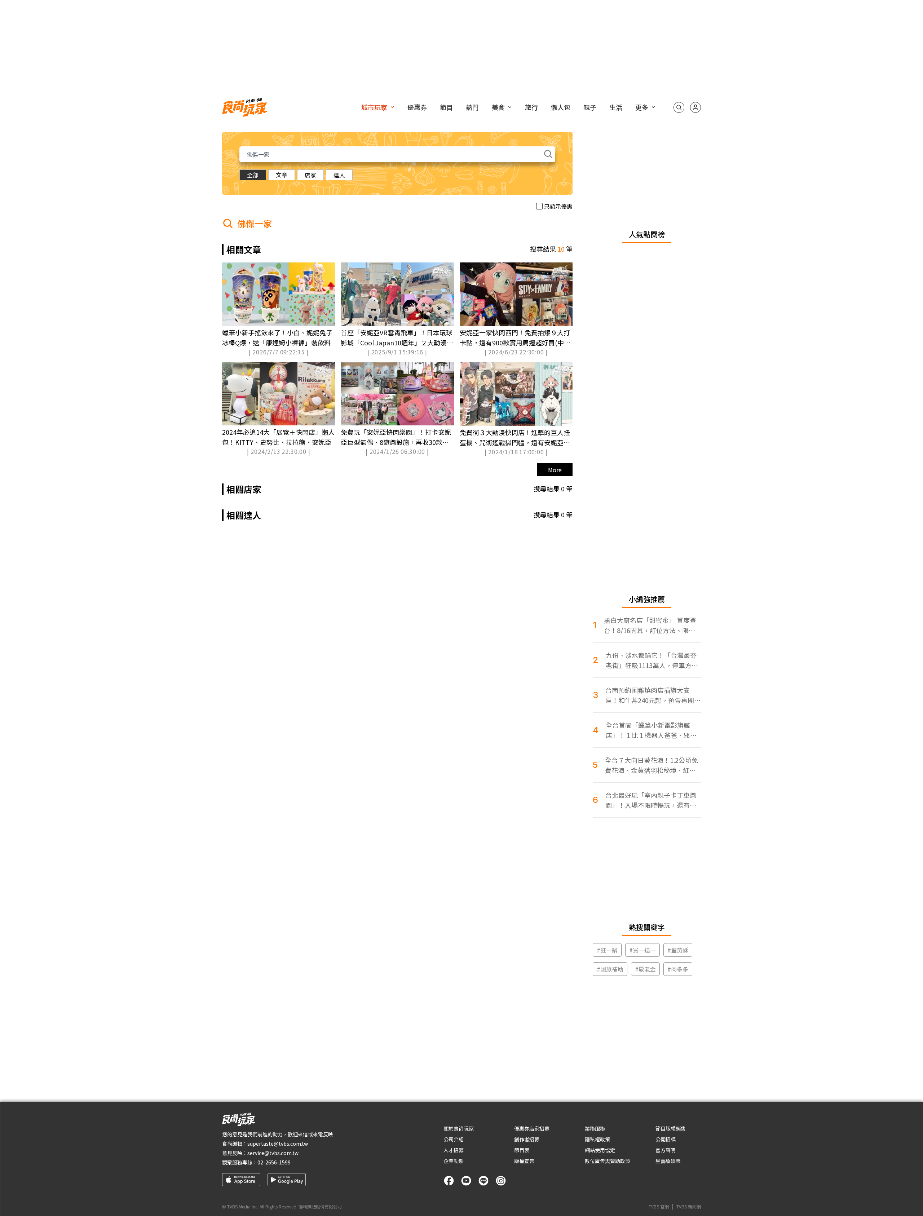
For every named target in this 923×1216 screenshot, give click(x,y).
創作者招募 (526, 1139)
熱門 (472, 107)
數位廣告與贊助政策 (607, 1160)
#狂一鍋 (607, 950)
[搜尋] (679, 107)
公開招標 (665, 1139)
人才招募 (453, 1150)
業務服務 (595, 1128)
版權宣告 (524, 1160)
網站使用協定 (600, 1150)
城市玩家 (374, 107)
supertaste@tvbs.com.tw (277, 1143)
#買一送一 (642, 950)
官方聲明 (665, 1150)
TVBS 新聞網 (688, 1207)
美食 (498, 107)
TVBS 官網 (659, 1207)
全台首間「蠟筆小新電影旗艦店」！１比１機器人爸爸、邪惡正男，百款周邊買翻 (651, 730)
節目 (446, 107)
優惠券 (417, 107)
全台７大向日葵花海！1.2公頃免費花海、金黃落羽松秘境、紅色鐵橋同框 (651, 765)
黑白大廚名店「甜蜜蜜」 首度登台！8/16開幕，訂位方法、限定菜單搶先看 (650, 625)
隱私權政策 (597, 1139)
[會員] (695, 107)
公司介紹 (453, 1139)
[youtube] (466, 1180)
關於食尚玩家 (458, 1128)
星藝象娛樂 (668, 1160)
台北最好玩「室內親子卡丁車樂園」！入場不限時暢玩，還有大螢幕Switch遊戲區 (650, 800)
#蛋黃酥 (677, 950)
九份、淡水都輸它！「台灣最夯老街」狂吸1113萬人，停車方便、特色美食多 (651, 660)
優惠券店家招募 (531, 1128)
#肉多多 (677, 969)
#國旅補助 (610, 969)
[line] (483, 1180)
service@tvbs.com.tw (273, 1153)
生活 (615, 107)
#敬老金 (645, 969)
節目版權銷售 (670, 1128)
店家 (310, 175)
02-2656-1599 (274, 1162)
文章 (281, 175)
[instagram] (500, 1180)
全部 (253, 175)
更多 (641, 107)
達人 (339, 175)
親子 (589, 107)
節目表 (521, 1150)
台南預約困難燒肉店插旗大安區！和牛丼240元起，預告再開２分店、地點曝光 (653, 695)
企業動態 (453, 1160)
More (555, 469)
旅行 (531, 107)
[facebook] (448, 1180)
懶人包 (560, 107)
